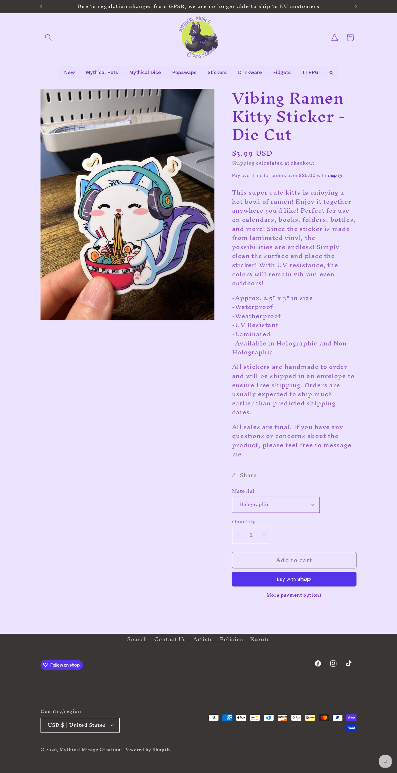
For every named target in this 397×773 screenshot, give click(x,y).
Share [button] (248, 475)
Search (137, 640)
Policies (231, 639)
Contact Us (170, 639)
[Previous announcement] (41, 6)
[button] (48, 37)
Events (260, 639)
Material (243, 491)
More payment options (294, 595)
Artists (203, 639)
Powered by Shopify (147, 749)
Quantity (243, 521)
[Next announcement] (356, 6)
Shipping (243, 162)
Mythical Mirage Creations (91, 749)
